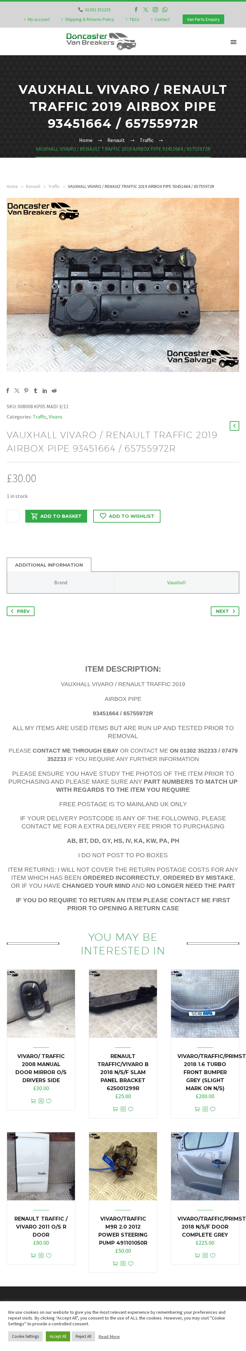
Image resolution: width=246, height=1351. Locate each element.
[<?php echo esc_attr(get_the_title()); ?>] (41, 1101)
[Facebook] (136, 9)
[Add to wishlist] (48, 1101)
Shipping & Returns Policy (89, 19)
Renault (33, 186)
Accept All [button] (58, 1336)
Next (222, 611)
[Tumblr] (35, 390)
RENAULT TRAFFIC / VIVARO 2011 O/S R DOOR (41, 1227)
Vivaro (55, 416)
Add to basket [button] (33, 1101)
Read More (109, 1336)
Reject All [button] (83, 1336)
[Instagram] (155, 9)
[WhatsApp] (165, 9)
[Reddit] (54, 390)
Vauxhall (176, 582)
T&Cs (134, 19)
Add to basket (61, 516)
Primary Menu (233, 42)
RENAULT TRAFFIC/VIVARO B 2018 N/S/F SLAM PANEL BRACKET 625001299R (123, 1072)
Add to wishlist (131, 516)
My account (39, 19)
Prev (23, 611)
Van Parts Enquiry (203, 19)
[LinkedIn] (44, 390)
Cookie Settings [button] (25, 1336)
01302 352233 (98, 10)
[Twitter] (146, 9)
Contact (162, 19)
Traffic (54, 186)
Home (12, 186)
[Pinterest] (26, 390)
